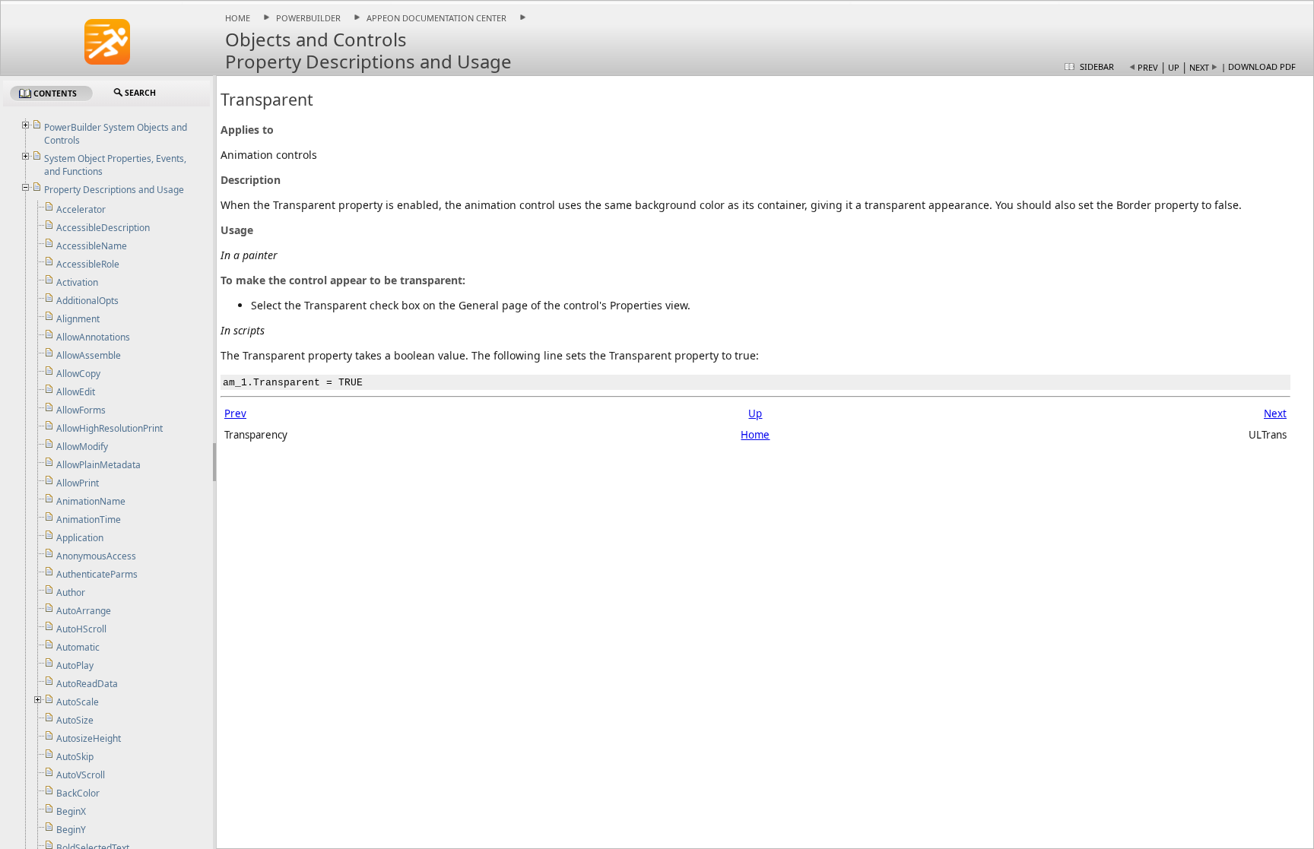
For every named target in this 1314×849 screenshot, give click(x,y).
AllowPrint (77, 483)
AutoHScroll (81, 628)
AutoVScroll (80, 774)
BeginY (71, 829)
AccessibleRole (87, 264)
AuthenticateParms (97, 574)
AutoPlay (75, 665)
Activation (77, 282)
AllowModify (82, 446)
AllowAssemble (88, 355)
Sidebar (1097, 66)
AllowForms (81, 410)
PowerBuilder (308, 18)
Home (237, 18)
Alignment (78, 318)
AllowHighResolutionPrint (109, 428)
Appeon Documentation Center (436, 18)
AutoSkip (75, 756)
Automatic (78, 647)
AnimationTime (88, 519)
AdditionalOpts (87, 300)
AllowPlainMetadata (98, 464)
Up (1173, 67)
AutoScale (77, 701)
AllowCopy (78, 373)
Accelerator (81, 209)
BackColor (78, 793)
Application (79, 537)
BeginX (71, 811)
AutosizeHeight (88, 738)
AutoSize (75, 720)
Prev (1148, 67)
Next (1199, 67)
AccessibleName (91, 245)
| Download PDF (1258, 66)
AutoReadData (87, 683)
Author (70, 592)
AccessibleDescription (103, 227)
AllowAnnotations (93, 337)
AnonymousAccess (96, 556)
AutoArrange (83, 610)
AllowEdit (75, 391)
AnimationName (90, 501)
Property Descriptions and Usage (114, 189)
